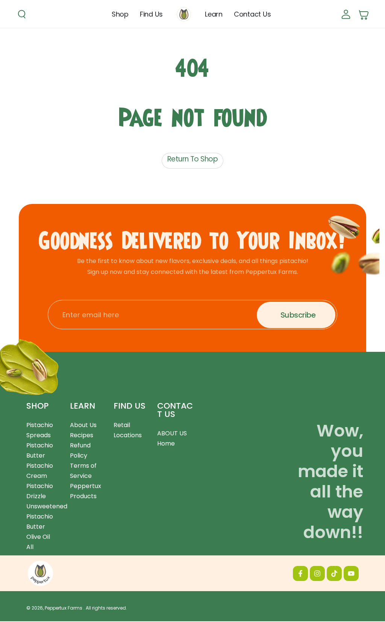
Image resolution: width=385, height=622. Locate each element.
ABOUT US (172, 433)
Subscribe (297, 315)
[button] (21, 14)
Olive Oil (38, 536)
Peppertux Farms (64, 608)
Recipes (81, 435)
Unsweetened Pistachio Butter (46, 516)
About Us (83, 425)
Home (166, 443)
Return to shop (192, 159)
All (29, 547)
